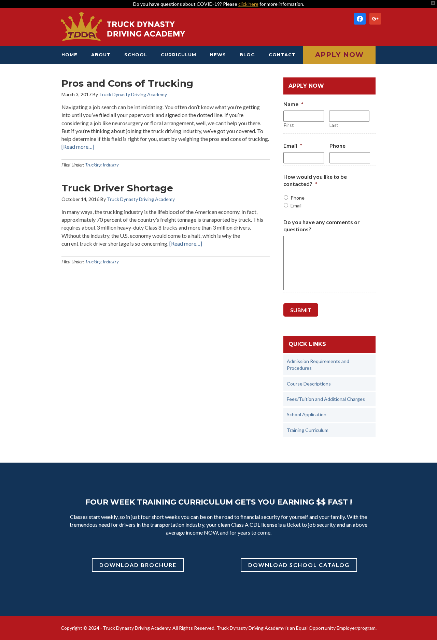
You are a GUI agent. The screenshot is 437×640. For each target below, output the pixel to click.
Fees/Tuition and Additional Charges (326, 399)
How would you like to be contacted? (315, 180)
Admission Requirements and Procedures (318, 364)
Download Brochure (138, 565)
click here (248, 4)
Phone (337, 145)
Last (334, 125)
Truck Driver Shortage (117, 188)
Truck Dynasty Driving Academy (123, 27)
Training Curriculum (307, 430)
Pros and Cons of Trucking (127, 83)
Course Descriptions (309, 384)
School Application (306, 414)
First (289, 125)
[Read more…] (77, 146)
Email (292, 145)
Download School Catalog (299, 565)
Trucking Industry (102, 165)
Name (293, 104)
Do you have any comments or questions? (321, 225)
